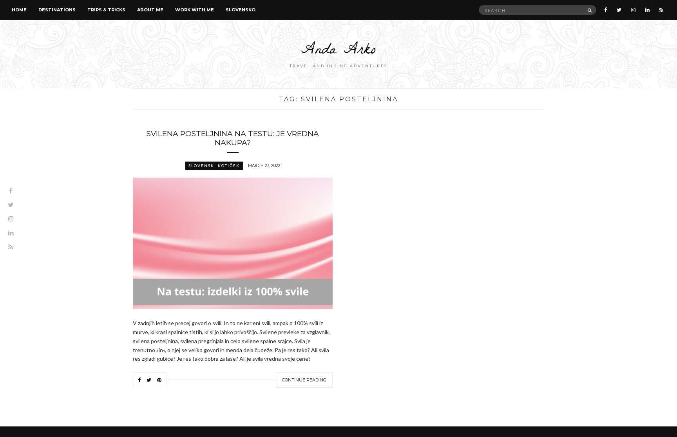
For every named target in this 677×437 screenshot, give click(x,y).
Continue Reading (304, 380)
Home (19, 10)
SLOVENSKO (240, 10)
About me (150, 10)
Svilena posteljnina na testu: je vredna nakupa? (233, 138)
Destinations (57, 10)
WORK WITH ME (194, 10)
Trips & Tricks (106, 10)
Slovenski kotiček (214, 165)
